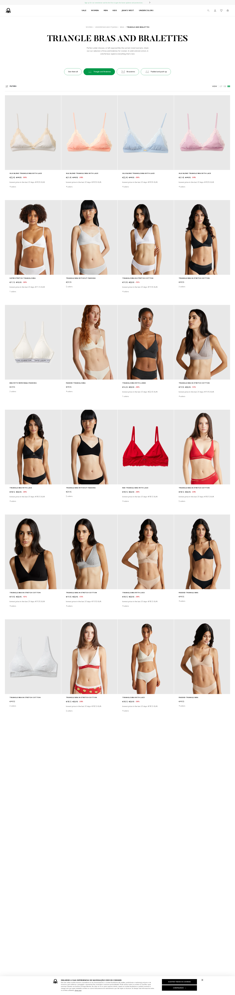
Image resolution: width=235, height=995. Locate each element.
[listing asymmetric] (221, 86)
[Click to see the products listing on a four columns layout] (224, 86)
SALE (84, 10)
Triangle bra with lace (21, 488)
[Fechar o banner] (202, 980)
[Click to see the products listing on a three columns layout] (228, 86)
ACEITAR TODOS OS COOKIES (179, 982)
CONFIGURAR (178, 988)
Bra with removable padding (23, 383)
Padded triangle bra (76, 383)
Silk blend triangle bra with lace (26, 173)
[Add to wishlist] (8, 98)
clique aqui (78, 990)
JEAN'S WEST (128, 10)
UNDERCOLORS (146, 10)
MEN (106, 10)
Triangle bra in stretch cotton (137, 278)
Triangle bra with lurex (134, 383)
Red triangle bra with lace (135, 488)
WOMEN (95, 10)
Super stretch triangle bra (22, 278)
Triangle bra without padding (81, 278)
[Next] (150, 2)
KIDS (115, 10)
